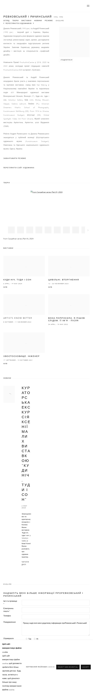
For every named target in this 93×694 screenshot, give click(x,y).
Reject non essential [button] (68, 667)
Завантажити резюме (16, 159)
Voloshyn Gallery (11, 6)
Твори (15, 20)
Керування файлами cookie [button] (40, 667)
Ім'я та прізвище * (10, 602)
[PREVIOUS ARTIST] (4, 23)
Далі (88, 230)
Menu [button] (88, 6)
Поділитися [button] (66, 60)
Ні (37, 639)
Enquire (60, 20)
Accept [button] (85, 667)
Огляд (6, 20)
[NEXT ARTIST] (33, 23)
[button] (11, 230)
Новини (38, 20)
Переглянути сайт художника (18, 168)
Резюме (49, 20)
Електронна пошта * (8, 610)
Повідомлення (9, 622)
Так (29, 639)
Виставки (26, 20)
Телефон (7, 616)
